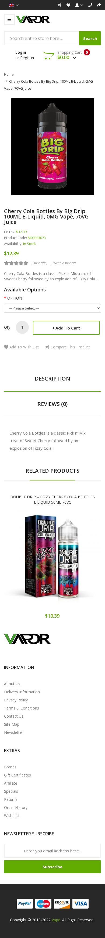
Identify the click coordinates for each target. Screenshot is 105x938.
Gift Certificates (17, 775)
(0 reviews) (38, 263)
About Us (12, 683)
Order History (15, 807)
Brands (10, 766)
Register (27, 57)
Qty (7, 327)
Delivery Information (22, 691)
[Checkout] (99, 5)
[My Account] (79, 5)
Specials (11, 791)
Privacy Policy (16, 699)
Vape (56, 919)
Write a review (64, 263)
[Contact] (90, 5)
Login (20, 52)
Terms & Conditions (21, 708)
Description (52, 378)
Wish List (12, 815)
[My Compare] (59, 5)
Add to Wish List (24, 346)
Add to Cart (67, 328)
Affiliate (10, 783)
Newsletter (13, 732)
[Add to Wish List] (52, 562)
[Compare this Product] (71, 562)
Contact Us (13, 716)
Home (9, 74)
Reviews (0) (52, 404)
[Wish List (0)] (68, 5)
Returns (11, 799)
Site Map (11, 724)
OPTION (14, 298)
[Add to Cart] (33, 562)
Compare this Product (70, 346)
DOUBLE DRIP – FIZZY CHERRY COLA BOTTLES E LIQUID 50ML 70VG (52, 499)
